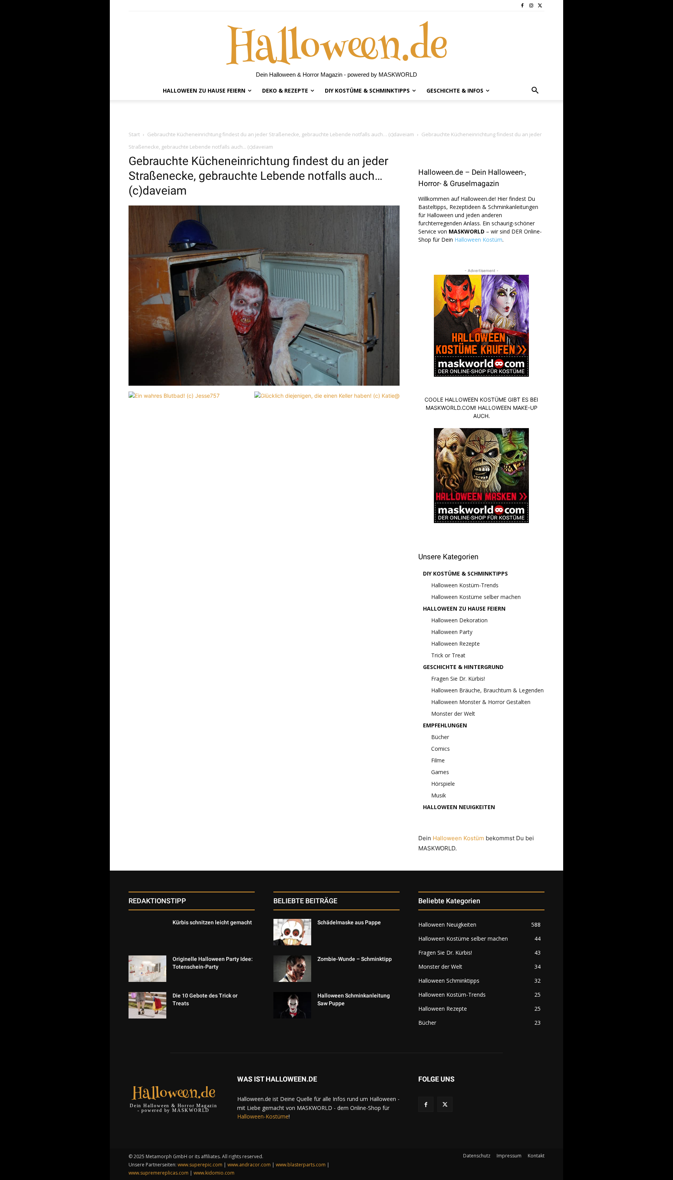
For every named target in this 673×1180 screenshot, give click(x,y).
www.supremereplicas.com (159, 1172)
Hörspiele (443, 783)
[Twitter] (540, 5)
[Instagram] (531, 5)
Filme (438, 760)
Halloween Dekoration (459, 620)
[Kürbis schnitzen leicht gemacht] (147, 932)
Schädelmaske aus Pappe (349, 922)
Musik (438, 795)
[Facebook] (522, 5)
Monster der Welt (453, 713)
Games (440, 772)
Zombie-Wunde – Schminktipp (354, 959)
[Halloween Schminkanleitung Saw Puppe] (292, 1005)
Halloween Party (451, 632)
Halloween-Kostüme (263, 1116)
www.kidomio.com (214, 1172)
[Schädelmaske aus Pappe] (292, 932)
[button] (535, 90)
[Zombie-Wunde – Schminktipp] (292, 968)
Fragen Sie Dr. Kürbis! (458, 678)
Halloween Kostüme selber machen (476, 597)
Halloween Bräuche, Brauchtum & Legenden (487, 690)
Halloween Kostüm (478, 239)
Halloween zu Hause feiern (464, 608)
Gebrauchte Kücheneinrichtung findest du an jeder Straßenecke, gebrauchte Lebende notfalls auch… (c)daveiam (280, 134)
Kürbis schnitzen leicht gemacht (212, 922)
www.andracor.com (249, 1164)
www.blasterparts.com (301, 1164)
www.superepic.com (200, 1164)
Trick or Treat (448, 655)
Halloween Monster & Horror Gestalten (480, 702)
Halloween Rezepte (455, 643)
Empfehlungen (445, 725)
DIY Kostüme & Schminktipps (465, 573)
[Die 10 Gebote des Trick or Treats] (147, 1005)
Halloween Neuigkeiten (459, 807)
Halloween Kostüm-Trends (465, 585)
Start (134, 134)
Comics (440, 748)
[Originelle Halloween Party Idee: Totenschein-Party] (147, 968)
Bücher (440, 737)
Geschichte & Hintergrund (463, 667)
